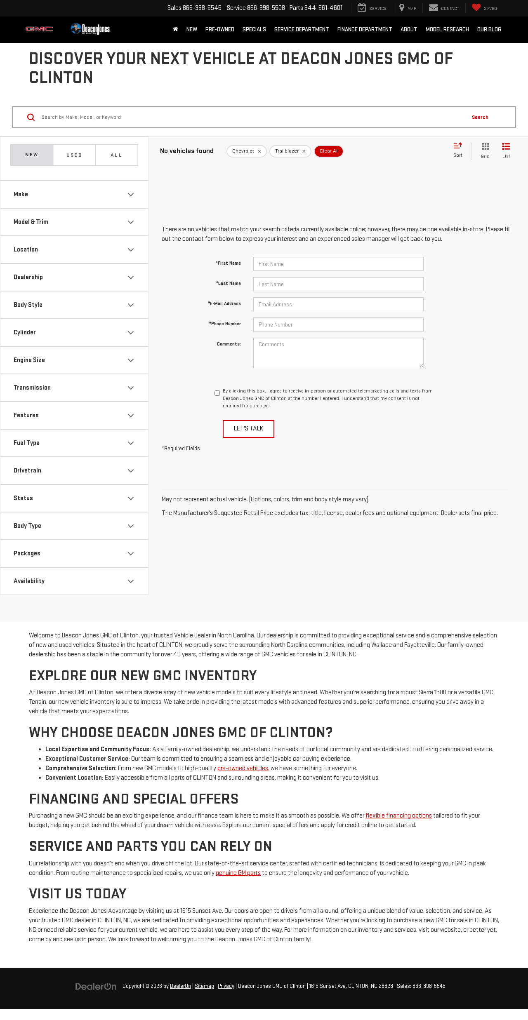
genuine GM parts (238, 873)
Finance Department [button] (364, 29)
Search (480, 117)
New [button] (191, 29)
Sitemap (204, 986)
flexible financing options (398, 816)
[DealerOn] (96, 986)
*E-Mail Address (224, 304)
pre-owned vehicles (242, 768)
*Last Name (228, 283)
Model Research (447, 29)
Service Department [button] (301, 29)
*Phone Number (225, 324)
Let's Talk (248, 428)
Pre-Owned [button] (219, 29)
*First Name (228, 263)
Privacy (226, 986)
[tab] (74, 155)
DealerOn (180, 986)
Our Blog (489, 29)
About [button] (409, 29)
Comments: (229, 344)
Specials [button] (254, 29)
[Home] (175, 29)
